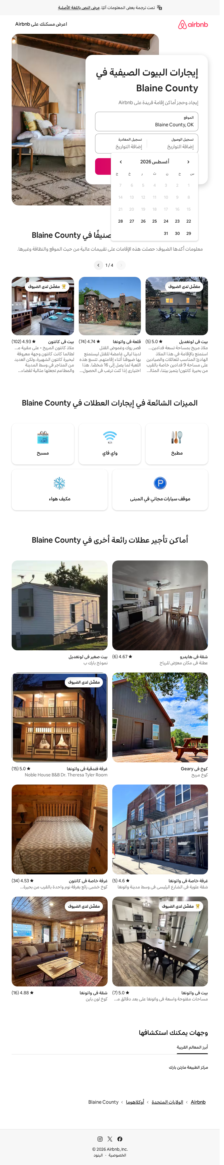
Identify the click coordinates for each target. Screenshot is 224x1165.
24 (166, 221)
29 (188, 233)
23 (177, 221)
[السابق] (121, 265)
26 (143, 221)
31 (166, 233)
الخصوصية (117, 1155)
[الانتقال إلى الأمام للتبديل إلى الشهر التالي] (121, 162)
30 (177, 233)
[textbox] (173, 147)
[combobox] (147, 124)
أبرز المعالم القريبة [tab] (192, 1047)
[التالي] (98, 265)
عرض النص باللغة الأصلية (79, 7)
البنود (98, 1155)
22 (188, 221)
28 (120, 221)
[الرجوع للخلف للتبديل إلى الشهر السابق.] (188, 162)
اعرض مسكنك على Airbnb (41, 24)
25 (154, 221)
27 (132, 221)
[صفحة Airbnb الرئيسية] (193, 24)
